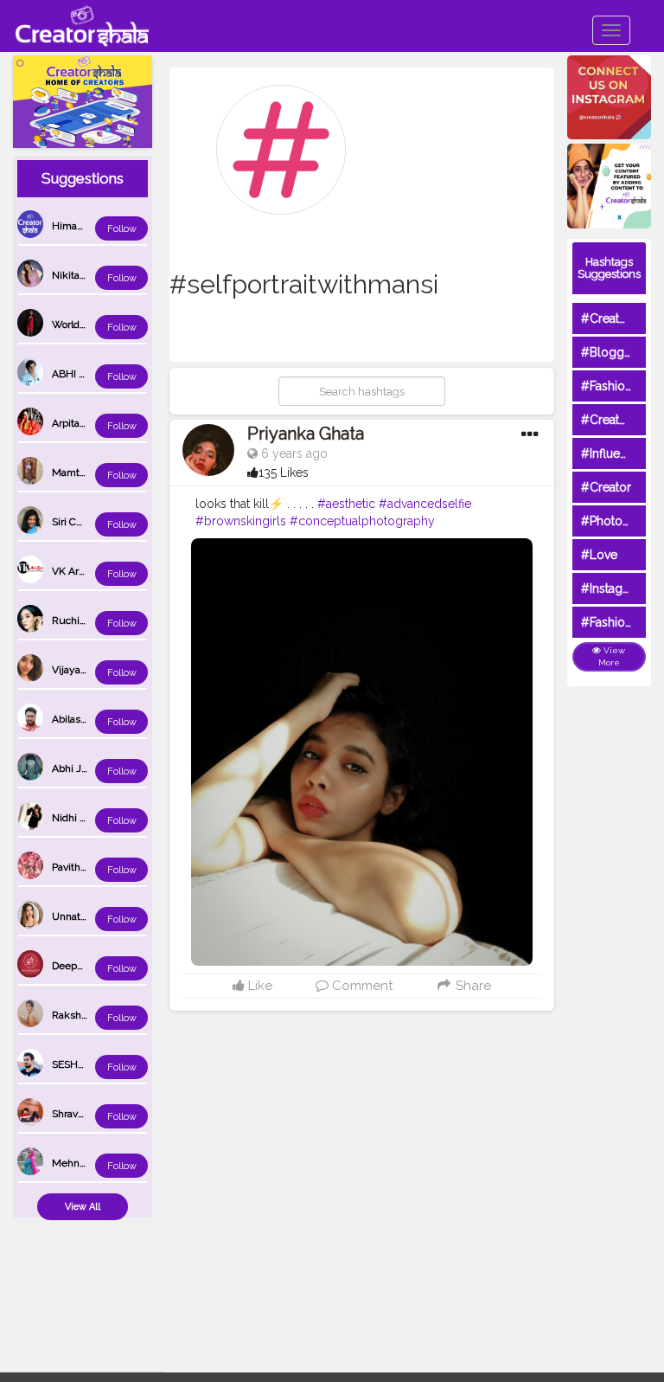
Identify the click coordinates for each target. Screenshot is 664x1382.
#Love (599, 555)
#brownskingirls (240, 521)
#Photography (621, 521)
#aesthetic (346, 504)
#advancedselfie (425, 504)
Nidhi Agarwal (85, 818)
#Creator (606, 487)
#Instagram (612, 588)
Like (258, 985)
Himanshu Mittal (91, 226)
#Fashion (606, 386)
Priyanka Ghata (305, 433)
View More (612, 656)
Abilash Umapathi (93, 719)
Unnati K (72, 916)
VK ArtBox (75, 571)
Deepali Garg (82, 966)
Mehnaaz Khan (87, 1163)
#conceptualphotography (362, 521)
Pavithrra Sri (79, 867)
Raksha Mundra (89, 1015)
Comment (361, 985)
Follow (122, 229)
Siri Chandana (84, 522)
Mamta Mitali (82, 472)
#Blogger (608, 352)
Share (471, 985)
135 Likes (284, 472)
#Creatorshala (620, 318)
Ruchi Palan (79, 620)
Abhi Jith (72, 768)
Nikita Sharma (85, 275)
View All (82, 1206)
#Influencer (613, 453)
